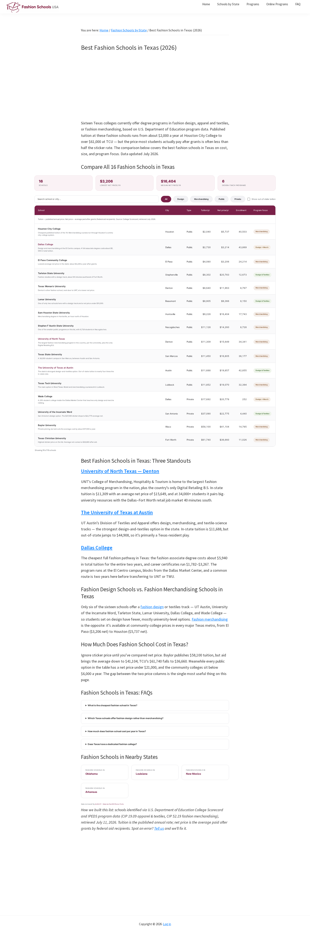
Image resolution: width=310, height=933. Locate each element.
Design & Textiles (262, 275)
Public (221, 199)
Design (180, 199)
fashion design (152, 606)
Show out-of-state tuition (264, 199)
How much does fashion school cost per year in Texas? (117, 731)
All (166, 199)
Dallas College (45, 244)
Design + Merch (262, 247)
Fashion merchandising (210, 619)
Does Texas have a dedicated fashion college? (112, 744)
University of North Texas (51, 338)
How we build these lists (113, 804)
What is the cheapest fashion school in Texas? (112, 705)
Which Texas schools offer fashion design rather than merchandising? (125, 718)
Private (238, 199)
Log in (167, 924)
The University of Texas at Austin (55, 367)
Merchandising (201, 199)
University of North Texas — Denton (120, 471)
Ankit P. (98, 804)
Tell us (159, 828)
